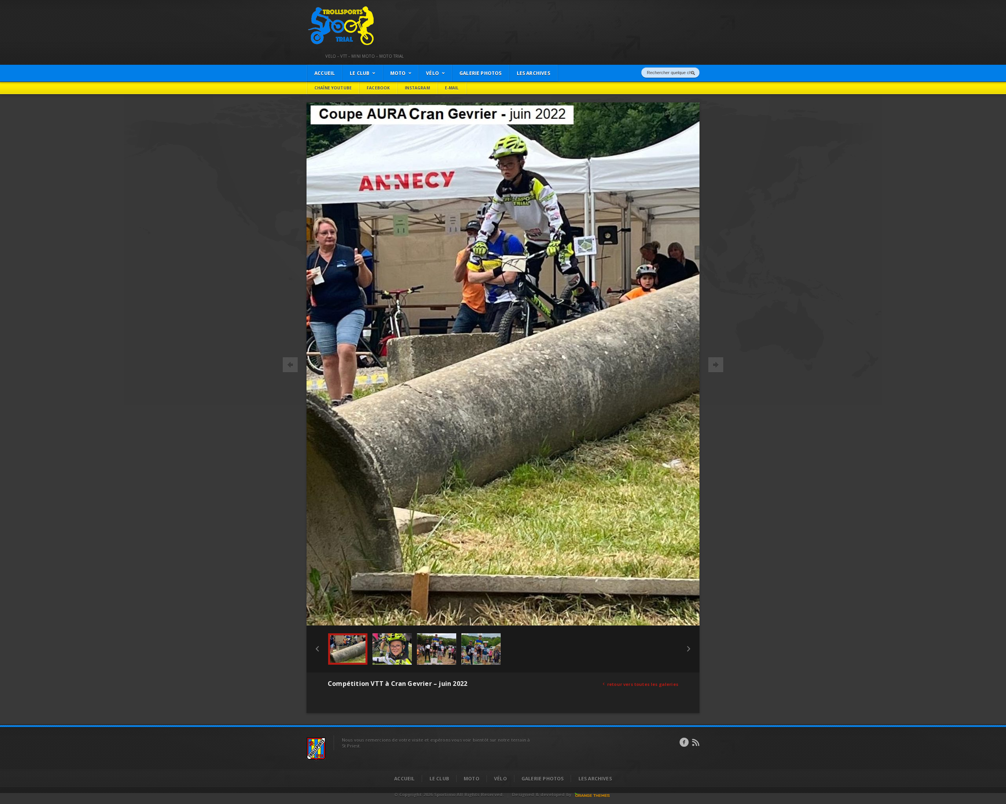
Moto (471, 778)
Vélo (500, 778)
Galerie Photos (542, 778)
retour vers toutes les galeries (640, 684)
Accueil (404, 778)
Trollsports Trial (325, 8)
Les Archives (595, 778)
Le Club (439, 778)
